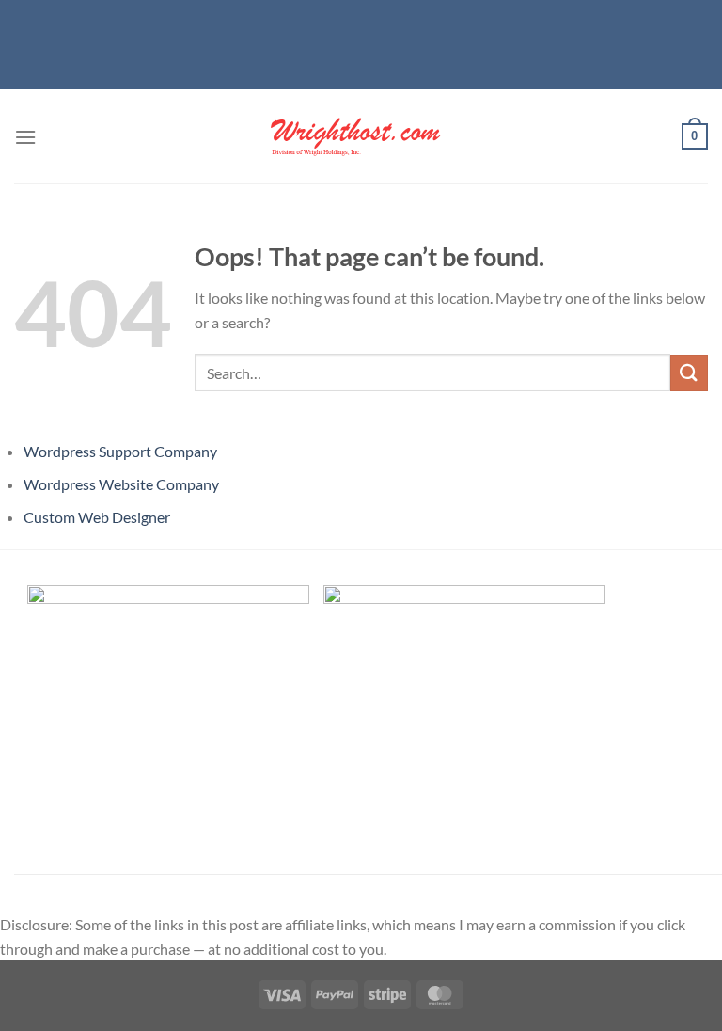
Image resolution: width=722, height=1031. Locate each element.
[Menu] (25, 137)
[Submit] (689, 373)
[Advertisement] (361, 42)
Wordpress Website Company (121, 484)
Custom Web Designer (97, 517)
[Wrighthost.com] (361, 136)
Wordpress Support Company (120, 451)
